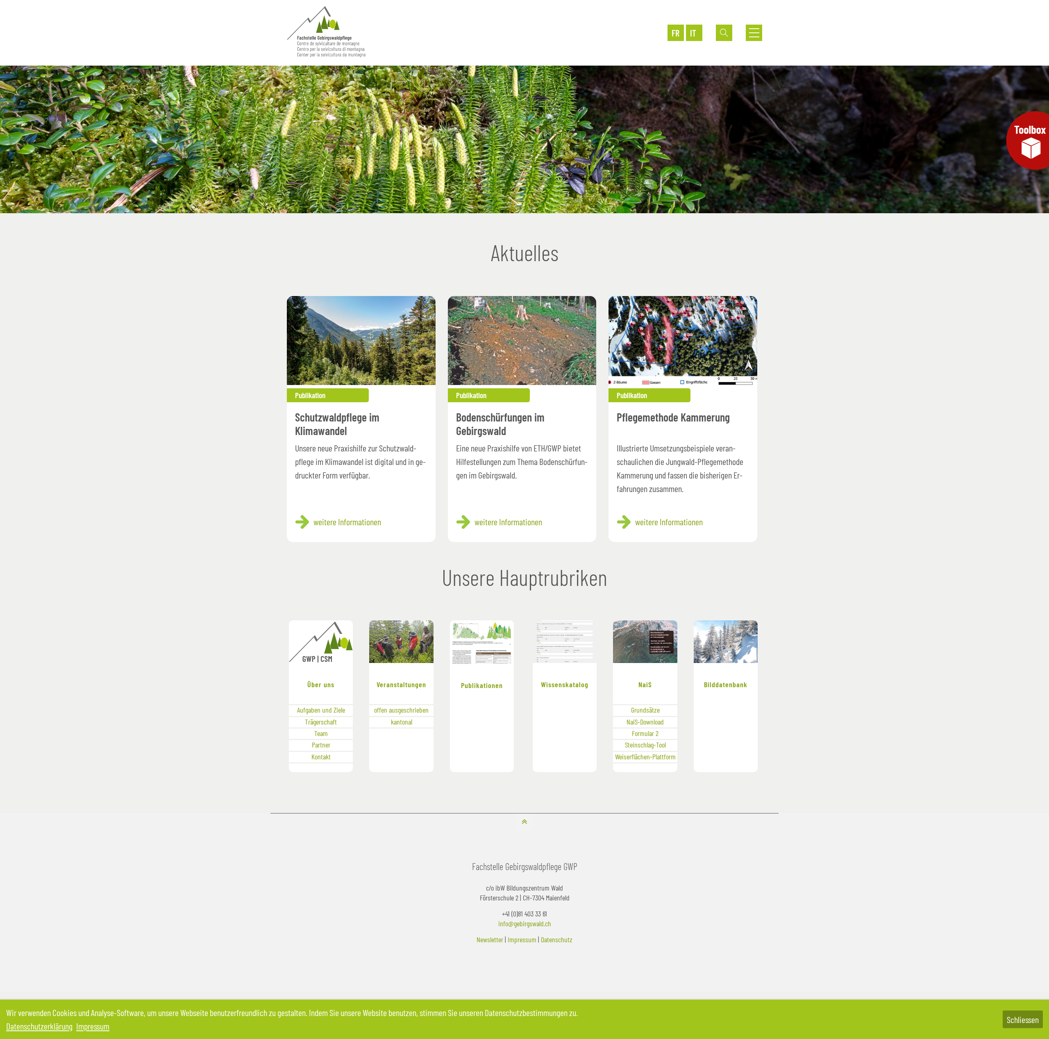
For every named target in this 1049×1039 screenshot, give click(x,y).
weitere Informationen (347, 521)
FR (675, 32)
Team (321, 733)
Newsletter (490, 939)
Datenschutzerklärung (39, 1026)
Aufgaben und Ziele (321, 709)
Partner (321, 744)
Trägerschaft (321, 721)
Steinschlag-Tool (645, 744)
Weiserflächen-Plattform (645, 756)
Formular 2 (645, 733)
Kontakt (321, 756)
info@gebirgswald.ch (524, 923)
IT (693, 32)
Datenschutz (556, 939)
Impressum (522, 939)
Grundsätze (645, 709)
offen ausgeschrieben (401, 709)
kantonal (401, 721)
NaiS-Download (645, 721)
